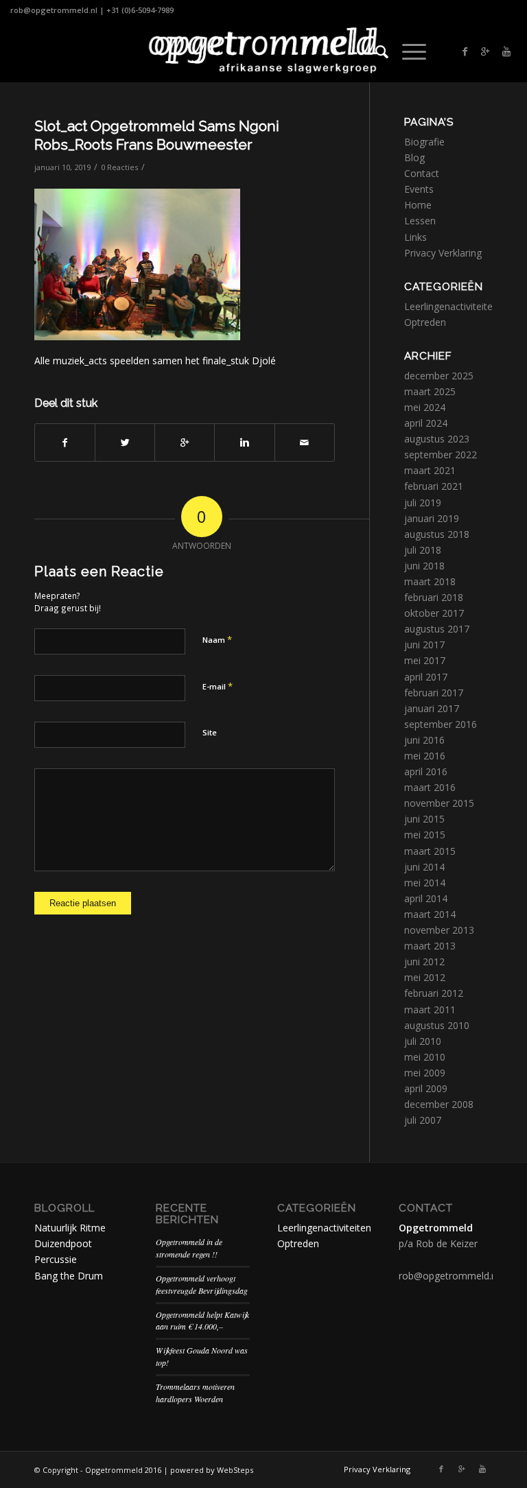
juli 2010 (422, 1041)
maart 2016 (430, 787)
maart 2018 (430, 581)
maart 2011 (430, 1009)
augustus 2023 (436, 438)
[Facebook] (465, 51)
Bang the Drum (68, 1275)
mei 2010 (424, 1056)
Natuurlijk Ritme (70, 1227)
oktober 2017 (434, 612)
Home (418, 204)
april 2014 (425, 898)
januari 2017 (431, 708)
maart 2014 (430, 914)
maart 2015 (430, 851)
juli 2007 (422, 1119)
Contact (421, 173)
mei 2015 (424, 834)
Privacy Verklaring (443, 252)
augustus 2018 (436, 534)
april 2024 (425, 422)
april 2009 (425, 1088)
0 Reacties (119, 167)
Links (415, 237)
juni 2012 (424, 961)
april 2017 (425, 676)
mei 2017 (424, 660)
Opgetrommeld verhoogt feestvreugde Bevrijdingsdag (202, 1284)
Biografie (424, 141)
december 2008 (438, 1104)
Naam (217, 639)
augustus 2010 (436, 1025)
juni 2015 (424, 818)
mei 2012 (424, 977)
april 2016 (425, 771)
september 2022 (440, 454)
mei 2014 (424, 882)
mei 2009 (424, 1072)
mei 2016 (424, 755)
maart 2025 (430, 391)
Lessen (420, 220)
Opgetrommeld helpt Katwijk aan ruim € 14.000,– (202, 1320)
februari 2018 (433, 597)
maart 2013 (430, 945)
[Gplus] (486, 51)
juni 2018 (424, 565)
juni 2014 (424, 866)
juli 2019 (422, 502)
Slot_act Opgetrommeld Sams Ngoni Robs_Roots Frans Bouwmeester (156, 135)
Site (209, 732)
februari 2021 (433, 486)
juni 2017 (424, 644)
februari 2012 (433, 993)
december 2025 (438, 375)
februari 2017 (433, 692)
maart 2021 (430, 470)
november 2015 (439, 803)
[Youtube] (506, 51)
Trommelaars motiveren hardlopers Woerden (195, 1392)
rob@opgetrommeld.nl (53, 10)
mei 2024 (424, 407)
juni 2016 (424, 739)
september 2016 (440, 724)
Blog (414, 157)
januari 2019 (431, 518)
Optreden (425, 322)
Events (419, 189)
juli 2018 (422, 549)
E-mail (217, 686)
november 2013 (439, 929)
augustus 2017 (436, 628)
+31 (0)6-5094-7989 (140, 10)
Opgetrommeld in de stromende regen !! (189, 1248)
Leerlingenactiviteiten (451, 306)
